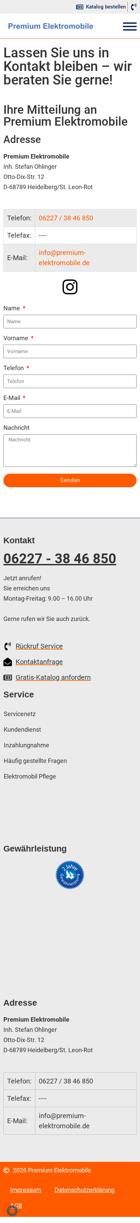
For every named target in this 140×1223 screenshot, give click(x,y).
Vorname (16, 338)
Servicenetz (20, 713)
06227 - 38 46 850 (59, 559)
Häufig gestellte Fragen (35, 760)
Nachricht (16, 428)
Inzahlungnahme (26, 745)
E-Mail (12, 398)
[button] (12, 1211)
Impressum (25, 1189)
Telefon (14, 368)
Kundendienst (22, 729)
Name (12, 308)
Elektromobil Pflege (30, 776)
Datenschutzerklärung (85, 1189)
